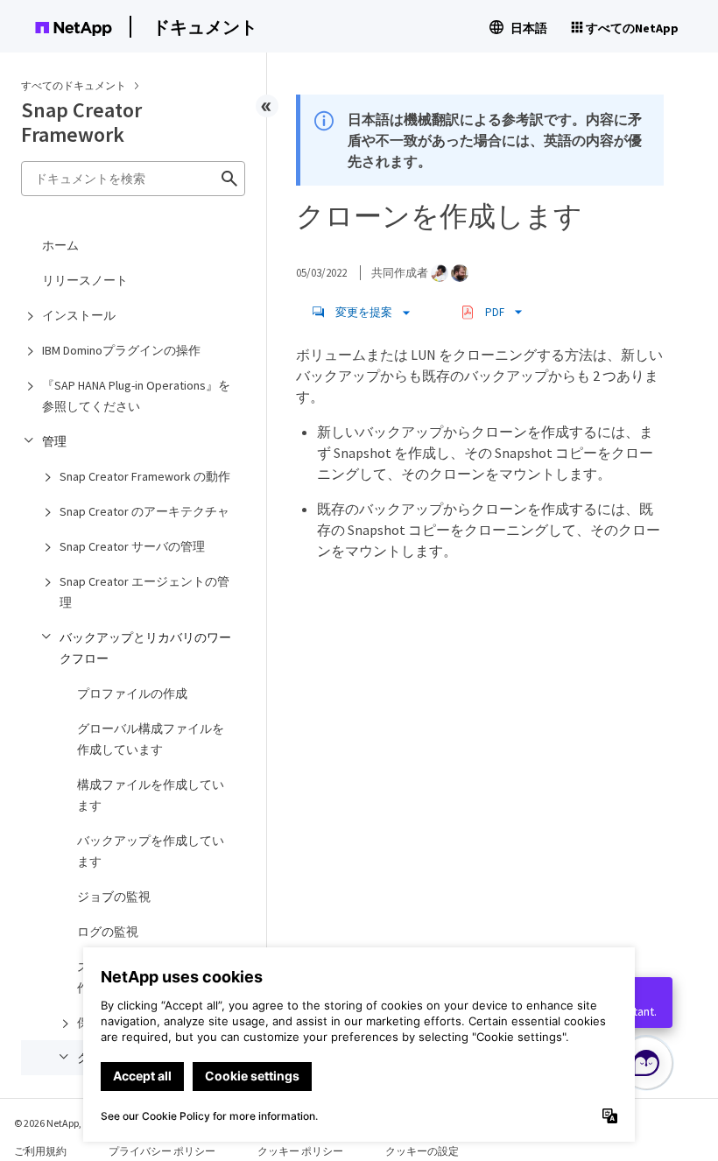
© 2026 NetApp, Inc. (57, 1122)
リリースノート (85, 280)
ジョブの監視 (114, 896)
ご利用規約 (40, 1150)
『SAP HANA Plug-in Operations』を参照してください (136, 395)
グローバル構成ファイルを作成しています (150, 739)
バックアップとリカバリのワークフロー (145, 648)
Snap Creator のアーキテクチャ (144, 511)
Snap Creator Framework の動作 (145, 476)
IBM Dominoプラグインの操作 (121, 350)
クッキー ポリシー (300, 1150)
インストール (79, 315)
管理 (54, 441)
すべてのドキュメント (73, 85)
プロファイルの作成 (132, 693)
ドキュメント (204, 27)
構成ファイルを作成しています (150, 795)
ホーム (60, 245)
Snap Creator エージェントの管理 (144, 591)
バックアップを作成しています (150, 851)
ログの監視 (107, 931)
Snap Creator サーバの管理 (132, 546)
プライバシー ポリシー (162, 1150)
